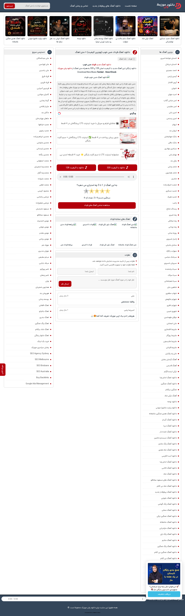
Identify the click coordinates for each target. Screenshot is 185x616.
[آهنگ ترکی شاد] (148, 26)
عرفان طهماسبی (170, 317)
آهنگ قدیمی (171, 365)
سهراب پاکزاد (171, 251)
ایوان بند (173, 130)
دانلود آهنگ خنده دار (168, 431)
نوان (47, 281)
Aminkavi (94, 612)
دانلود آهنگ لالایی (169, 468)
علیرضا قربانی (171, 347)
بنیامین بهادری (170, 148)
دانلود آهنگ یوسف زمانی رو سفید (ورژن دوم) (103, 40)
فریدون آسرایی (43, 88)
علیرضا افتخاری (170, 329)
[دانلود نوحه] (82, 26)
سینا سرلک (172, 275)
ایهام (174, 124)
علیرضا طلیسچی (170, 341)
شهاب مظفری (171, 293)
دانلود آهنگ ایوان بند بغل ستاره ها (59, 40)
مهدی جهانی (44, 227)
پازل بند (173, 160)
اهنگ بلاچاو (44, 311)
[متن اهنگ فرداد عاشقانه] (127, 232)
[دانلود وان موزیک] (169, 6)
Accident (98, 612)
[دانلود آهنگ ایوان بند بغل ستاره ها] (59, 26)
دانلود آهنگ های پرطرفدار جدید (106, 5)
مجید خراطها (43, 124)
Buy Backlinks (42, 377)
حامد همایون (171, 172)
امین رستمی (171, 118)
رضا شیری (173, 214)
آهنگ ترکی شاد (147, 38)
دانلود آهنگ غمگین (169, 383)
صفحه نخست (131, 5)
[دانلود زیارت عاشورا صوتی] (37, 26)
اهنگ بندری (44, 317)
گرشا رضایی (44, 100)
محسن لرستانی (43, 148)
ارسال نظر (65, 283)
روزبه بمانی (172, 233)
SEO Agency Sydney (39, 353)
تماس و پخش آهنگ (79, 5)
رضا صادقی (172, 220)
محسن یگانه (44, 154)
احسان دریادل (171, 64)
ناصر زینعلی (44, 275)
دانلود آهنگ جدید (103, 64)
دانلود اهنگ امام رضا (168, 377)
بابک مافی (172, 142)
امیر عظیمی (172, 106)
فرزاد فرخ (45, 76)
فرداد (130, 59)
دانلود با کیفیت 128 (75, 167)
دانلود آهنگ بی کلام (168, 558)
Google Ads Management (37, 383)
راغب (175, 202)
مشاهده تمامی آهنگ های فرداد (97, 205)
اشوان (174, 88)
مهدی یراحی (44, 239)
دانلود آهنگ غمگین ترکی (167, 516)
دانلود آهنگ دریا (170, 425)
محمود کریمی (43, 190)
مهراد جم (45, 245)
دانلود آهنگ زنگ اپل (168, 534)
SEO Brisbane (43, 365)
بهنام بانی (173, 154)
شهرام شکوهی (171, 299)
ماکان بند (45, 112)
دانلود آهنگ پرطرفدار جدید (166, 492)
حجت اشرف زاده (170, 184)
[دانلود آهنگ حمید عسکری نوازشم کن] (170, 26)
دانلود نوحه (81, 38)
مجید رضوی (44, 130)
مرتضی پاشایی (43, 196)
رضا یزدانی (173, 227)
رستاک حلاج (171, 208)
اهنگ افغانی (44, 305)
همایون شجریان (42, 287)
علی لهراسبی (44, 64)
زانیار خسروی (171, 239)
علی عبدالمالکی (42, 58)
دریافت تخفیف (164, 594)
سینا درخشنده (171, 269)
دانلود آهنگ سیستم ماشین (165, 437)
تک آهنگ (122, 59)
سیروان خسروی (170, 263)
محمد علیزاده (43, 178)
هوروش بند (44, 293)
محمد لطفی (44, 184)
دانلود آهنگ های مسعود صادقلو (164, 480)
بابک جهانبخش (170, 136)
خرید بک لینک (43, 341)
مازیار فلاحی (44, 106)
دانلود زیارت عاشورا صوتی (37, 38)
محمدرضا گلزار (43, 172)
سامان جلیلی (171, 245)
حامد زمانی (172, 166)
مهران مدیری (43, 251)
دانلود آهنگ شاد (170, 473)
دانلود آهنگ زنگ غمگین (167, 546)
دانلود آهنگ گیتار (169, 419)
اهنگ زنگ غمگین (42, 323)
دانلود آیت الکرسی (169, 456)
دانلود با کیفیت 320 (116, 167)
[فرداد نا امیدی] (86, 232)
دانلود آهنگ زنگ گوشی (167, 504)
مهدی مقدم (44, 233)
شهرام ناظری (172, 305)
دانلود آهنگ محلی (169, 510)
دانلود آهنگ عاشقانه (168, 522)
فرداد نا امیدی (87, 244)
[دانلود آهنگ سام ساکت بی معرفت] (125, 26)
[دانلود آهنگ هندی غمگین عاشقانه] (15, 26)
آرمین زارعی (172, 76)
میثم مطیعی (43, 257)
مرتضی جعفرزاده (42, 202)
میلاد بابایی (44, 263)
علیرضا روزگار (171, 335)
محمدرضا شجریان (41, 166)
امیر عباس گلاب (170, 100)
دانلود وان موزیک (65, 68)
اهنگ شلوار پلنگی (41, 335)
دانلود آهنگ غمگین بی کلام (165, 552)
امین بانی (173, 112)
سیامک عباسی (171, 257)
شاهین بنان (172, 287)
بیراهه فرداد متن (67, 244)
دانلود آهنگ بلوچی (169, 498)
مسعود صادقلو (43, 214)
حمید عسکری (171, 190)
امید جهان (172, 94)
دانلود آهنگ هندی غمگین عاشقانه (15, 40)
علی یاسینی (44, 70)
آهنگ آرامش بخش (169, 359)
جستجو (10, 5)
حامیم (174, 178)
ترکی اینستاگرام (170, 371)
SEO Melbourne (42, 359)
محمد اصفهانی (43, 160)
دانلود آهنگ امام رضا (168, 461)
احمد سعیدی (171, 70)
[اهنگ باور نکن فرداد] (107, 232)
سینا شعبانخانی (170, 281)
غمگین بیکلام (171, 389)
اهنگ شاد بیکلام (42, 329)
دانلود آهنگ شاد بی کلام (167, 486)
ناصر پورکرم (44, 269)
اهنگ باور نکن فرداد (107, 244)
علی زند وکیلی (171, 353)
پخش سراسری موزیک (40, 347)
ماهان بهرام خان (42, 118)
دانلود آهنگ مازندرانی (168, 528)
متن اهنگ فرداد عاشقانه (127, 244)
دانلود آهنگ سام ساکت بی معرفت (125, 40)
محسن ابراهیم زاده (41, 136)
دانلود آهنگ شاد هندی (168, 449)
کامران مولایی (43, 94)
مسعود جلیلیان (42, 208)
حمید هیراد (172, 196)
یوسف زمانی (44, 299)
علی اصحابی (172, 323)
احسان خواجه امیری (168, 58)
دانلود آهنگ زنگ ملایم (168, 443)
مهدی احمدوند (43, 220)
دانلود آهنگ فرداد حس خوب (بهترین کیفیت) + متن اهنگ (102, 52)
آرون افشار (172, 82)
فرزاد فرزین (44, 82)
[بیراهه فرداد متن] (66, 232)
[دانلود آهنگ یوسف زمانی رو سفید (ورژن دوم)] (104, 26)
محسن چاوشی (43, 142)
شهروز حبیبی (172, 311)
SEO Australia (42, 371)
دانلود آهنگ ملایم (169, 540)
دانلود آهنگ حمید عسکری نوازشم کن (169, 40)
